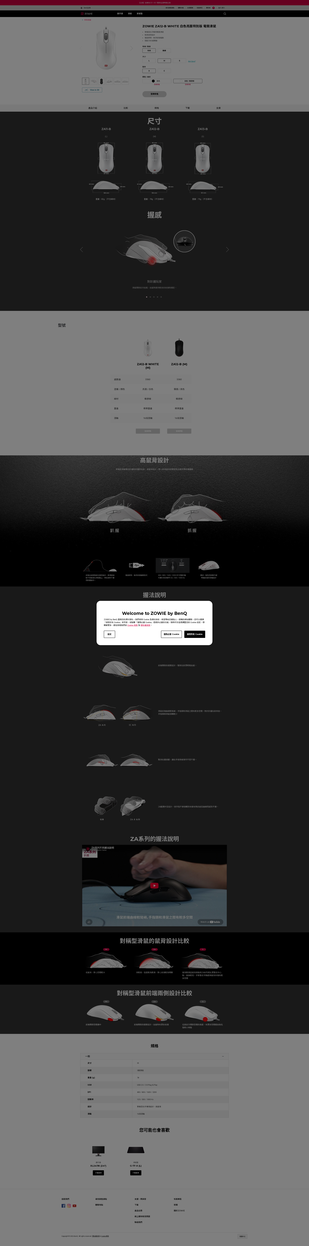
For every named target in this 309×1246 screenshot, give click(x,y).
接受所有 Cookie (195, 634)
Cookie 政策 (132, 625)
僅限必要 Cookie (171, 634)
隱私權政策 (145, 625)
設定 (109, 634)
